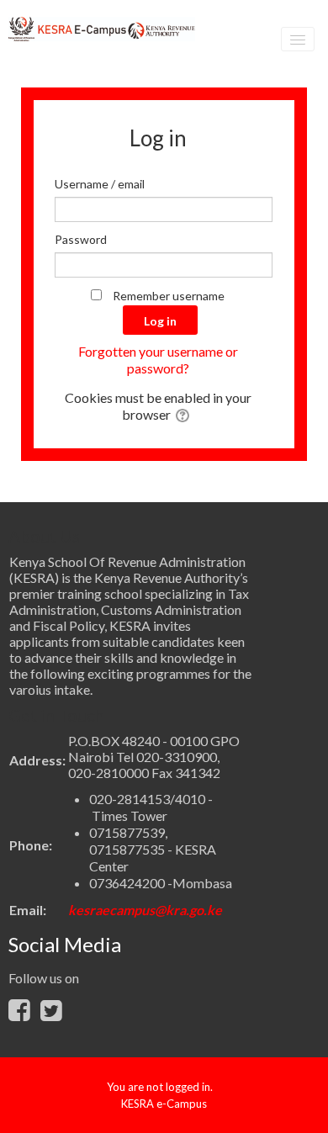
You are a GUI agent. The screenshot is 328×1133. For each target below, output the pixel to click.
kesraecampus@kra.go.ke (145, 910)
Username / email (100, 184)
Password (81, 239)
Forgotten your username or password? (158, 359)
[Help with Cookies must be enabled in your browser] (183, 414)
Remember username (169, 296)
